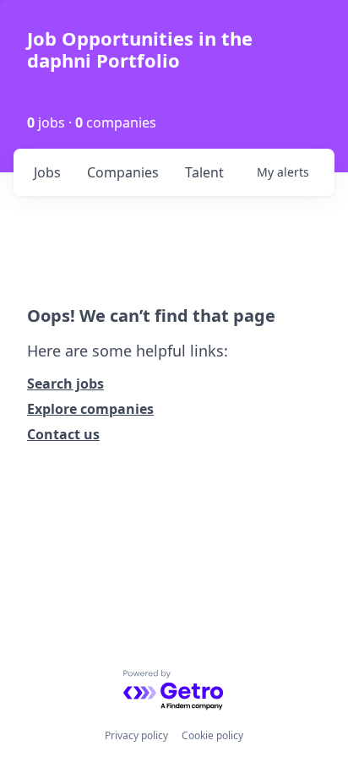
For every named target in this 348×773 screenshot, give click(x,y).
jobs (47, 172)
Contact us (63, 434)
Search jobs (65, 383)
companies (123, 172)
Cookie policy (212, 735)
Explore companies (90, 409)
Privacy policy (136, 735)
